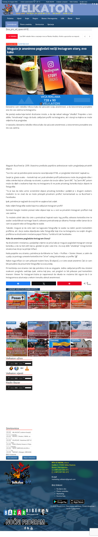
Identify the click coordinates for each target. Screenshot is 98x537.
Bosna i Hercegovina (49, 18)
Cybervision (75, 509)
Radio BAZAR (50, 2)
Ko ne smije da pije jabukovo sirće (57, 305)
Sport (78, 18)
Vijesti (19, 18)
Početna (10, 18)
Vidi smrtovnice (12, 458)
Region (35, 18)
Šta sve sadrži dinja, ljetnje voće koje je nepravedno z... (79, 306)
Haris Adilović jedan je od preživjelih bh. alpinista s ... (81, 335)
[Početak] (9, 363)
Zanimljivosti (11, 24)
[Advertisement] (49, 147)
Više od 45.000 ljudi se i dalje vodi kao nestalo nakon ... (81, 353)
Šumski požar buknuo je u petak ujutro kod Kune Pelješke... (38, 335)
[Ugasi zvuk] (24, 363)
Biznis (70, 18)
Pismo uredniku (26, 24)
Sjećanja (50, 24)
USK (62, 18)
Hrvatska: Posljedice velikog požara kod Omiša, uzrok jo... (15, 335)
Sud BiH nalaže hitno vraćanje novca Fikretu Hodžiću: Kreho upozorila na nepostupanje (51, 36)
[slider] (28, 363)
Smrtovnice (39, 24)
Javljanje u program (62, 2)
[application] (19, 363)
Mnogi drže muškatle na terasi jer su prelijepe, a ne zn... (38, 306)
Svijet (27, 18)
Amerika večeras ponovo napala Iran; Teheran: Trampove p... (38, 353)
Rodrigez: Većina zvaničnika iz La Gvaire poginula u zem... (58, 353)
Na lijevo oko (83, 2)
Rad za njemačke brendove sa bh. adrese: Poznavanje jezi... (16, 306)
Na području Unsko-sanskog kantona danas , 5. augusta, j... (59, 335)
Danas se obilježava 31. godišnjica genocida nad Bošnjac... (16, 353)
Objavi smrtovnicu (29, 458)
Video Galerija (74, 2)
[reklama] (49, 100)
